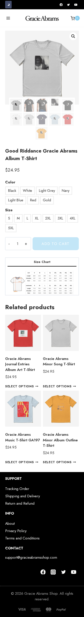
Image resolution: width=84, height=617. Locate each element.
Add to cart (56, 243)
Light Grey (47, 190)
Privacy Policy (15, 530)
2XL (48, 218)
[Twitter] (68, 5)
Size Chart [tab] (42, 261)
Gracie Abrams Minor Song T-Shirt (59, 361)
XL (37, 218)
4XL (72, 218)
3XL (60, 218)
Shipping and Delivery (22, 496)
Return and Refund (19, 503)
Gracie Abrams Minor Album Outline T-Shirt (60, 440)
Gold (47, 200)
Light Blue (15, 200)
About (10, 523)
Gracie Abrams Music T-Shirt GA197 (22, 437)
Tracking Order (17, 488)
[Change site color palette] (8, 4)
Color (10, 182)
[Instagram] (53, 572)
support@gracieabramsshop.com (31, 557)
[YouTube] (76, 5)
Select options (19, 386)
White (27, 190)
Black (12, 190)
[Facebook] (61, 5)
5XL (11, 228)
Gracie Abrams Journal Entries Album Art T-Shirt (20, 364)
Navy (65, 190)
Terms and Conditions (22, 538)
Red (33, 200)
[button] (73, 36)
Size (8, 210)
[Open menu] (8, 18)
